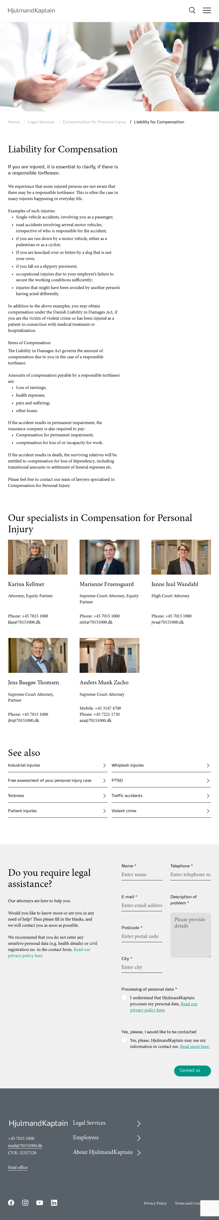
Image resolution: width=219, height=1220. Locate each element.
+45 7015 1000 (35, 616)
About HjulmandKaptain (103, 1153)
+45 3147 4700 (108, 708)
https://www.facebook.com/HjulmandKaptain (11, 1202)
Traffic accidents (127, 795)
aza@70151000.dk (95, 721)
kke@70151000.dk (24, 622)
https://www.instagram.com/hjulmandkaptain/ (25, 1202)
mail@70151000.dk (25, 1146)
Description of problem (183, 899)
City (127, 958)
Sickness (16, 795)
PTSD (117, 780)
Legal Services (41, 121)
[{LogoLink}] (31, 11)
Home (13, 121)
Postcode (132, 927)
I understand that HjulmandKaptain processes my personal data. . (163, 1004)
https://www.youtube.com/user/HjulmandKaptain (39, 1202)
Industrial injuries (24, 765)
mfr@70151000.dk (96, 622)
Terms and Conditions (193, 1204)
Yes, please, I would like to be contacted (159, 1031)
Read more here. (195, 1047)
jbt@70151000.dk (23, 721)
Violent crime (124, 810)
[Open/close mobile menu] (207, 11)
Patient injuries (22, 810)
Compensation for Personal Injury (94, 121)
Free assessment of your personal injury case (49, 780)
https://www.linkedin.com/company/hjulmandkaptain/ (54, 1202)
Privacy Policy (155, 1204)
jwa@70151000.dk (167, 622)
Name (129, 865)
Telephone (181, 865)
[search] (192, 11)
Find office (18, 1168)
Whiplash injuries (128, 765)
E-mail (130, 896)
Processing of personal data (150, 989)
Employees (86, 1138)
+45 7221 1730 (106, 715)
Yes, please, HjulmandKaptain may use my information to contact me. (170, 1044)
